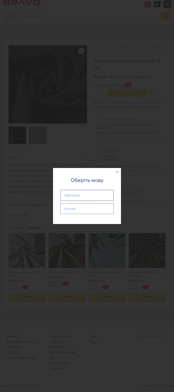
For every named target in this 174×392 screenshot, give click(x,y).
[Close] (117, 171)
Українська (72, 195)
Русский (69, 208)
